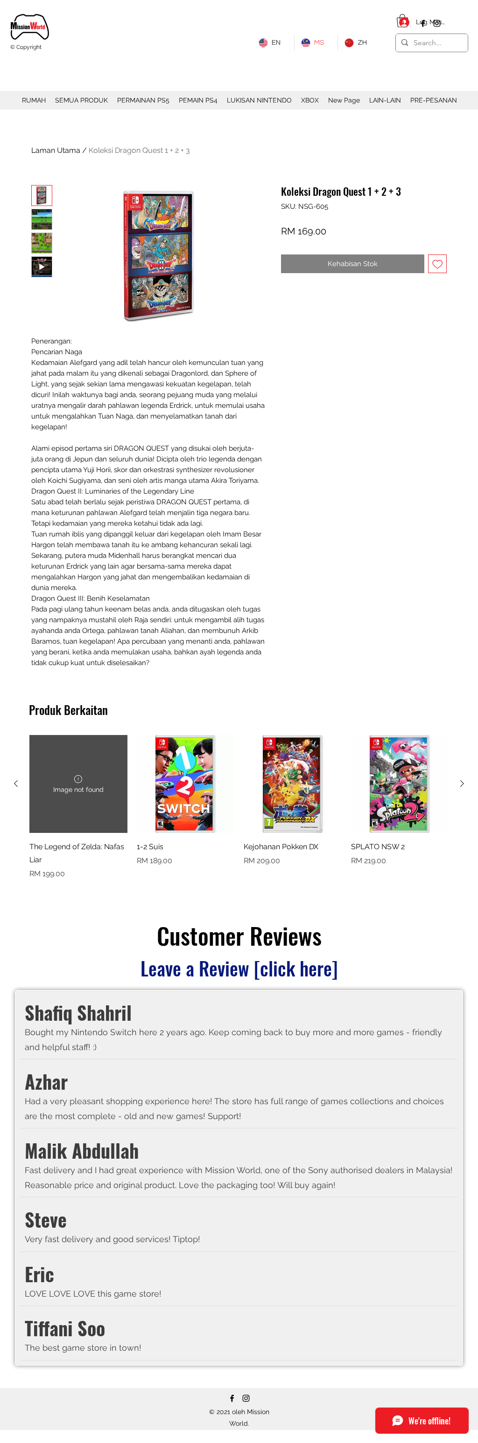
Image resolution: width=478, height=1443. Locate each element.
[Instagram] (246, 1398)
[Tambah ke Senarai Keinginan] (437, 264)
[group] (239, 814)
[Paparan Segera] (186, 784)
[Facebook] (232, 1398)
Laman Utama (55, 150)
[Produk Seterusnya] (462, 783)
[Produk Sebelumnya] (15, 783)
